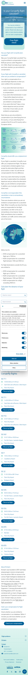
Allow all (14, 358)
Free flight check (14, 41)
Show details (19, 353)
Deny (14, 367)
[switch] (24, 338)
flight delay (18, 600)
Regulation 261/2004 (10, 584)
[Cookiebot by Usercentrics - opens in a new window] (19, 306)
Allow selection (14, 363)
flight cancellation (6, 602)
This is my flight (8, 391)
